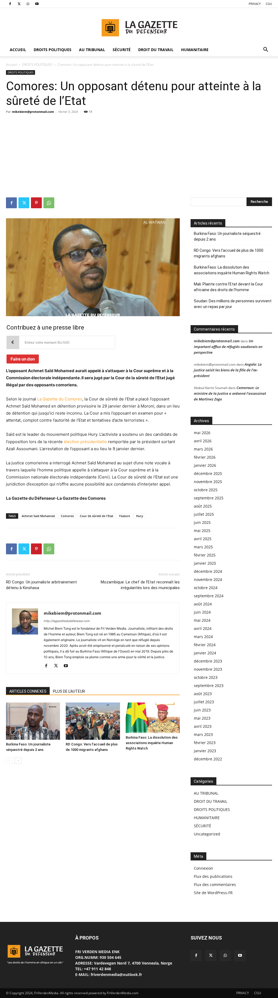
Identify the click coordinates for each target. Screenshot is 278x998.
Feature (124, 516)
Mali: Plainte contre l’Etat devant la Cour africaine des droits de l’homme (228, 287)
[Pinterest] (36, 202)
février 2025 (205, 555)
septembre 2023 (208, 685)
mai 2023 (202, 718)
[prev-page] (9, 760)
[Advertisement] (139, 157)
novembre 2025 (208, 481)
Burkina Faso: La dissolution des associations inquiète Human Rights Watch (152, 742)
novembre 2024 (208, 579)
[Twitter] (19, 4)
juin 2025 (202, 522)
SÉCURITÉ (122, 49)
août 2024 (203, 604)
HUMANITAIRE (194, 49)
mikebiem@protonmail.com (33, 112)
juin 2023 (202, 710)
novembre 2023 (208, 669)
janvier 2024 (205, 652)
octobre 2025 (205, 489)
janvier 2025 (205, 563)
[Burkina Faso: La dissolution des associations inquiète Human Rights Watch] (153, 717)
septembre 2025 (208, 497)
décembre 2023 (208, 661)
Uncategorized (207, 834)
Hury (139, 516)
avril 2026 (202, 440)
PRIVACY (255, 4)
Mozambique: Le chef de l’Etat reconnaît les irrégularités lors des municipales (140, 585)
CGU (269, 4)
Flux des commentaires (215, 884)
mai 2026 (202, 432)
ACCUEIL (18, 49)
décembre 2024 (208, 571)
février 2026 (205, 457)
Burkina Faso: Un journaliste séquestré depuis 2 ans (227, 236)
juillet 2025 (204, 514)
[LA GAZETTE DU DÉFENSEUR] (139, 26)
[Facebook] (10, 4)
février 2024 (205, 644)
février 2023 (205, 742)
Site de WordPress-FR (213, 892)
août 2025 (203, 506)
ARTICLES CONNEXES (27, 691)
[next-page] (18, 760)
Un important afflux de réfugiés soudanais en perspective (228, 346)
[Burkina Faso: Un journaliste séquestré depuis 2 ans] (33, 721)
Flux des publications (213, 876)
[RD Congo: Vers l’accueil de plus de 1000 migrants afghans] (93, 721)
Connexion (203, 868)
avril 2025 (202, 538)
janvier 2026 (205, 465)
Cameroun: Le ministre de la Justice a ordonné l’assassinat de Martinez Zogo (230, 393)
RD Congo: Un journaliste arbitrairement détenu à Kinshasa (41, 585)
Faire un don (23, 359)
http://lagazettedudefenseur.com (67, 621)
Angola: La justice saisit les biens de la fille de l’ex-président (228, 370)
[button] (265, 50)
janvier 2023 (205, 750)
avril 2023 (202, 726)
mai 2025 (202, 530)
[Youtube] (37, 4)
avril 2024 (202, 628)
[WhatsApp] (28, 4)
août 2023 (203, 693)
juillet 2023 (204, 701)
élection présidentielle (85, 441)
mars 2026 (203, 449)
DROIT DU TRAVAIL (155, 49)
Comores (67, 516)
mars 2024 (203, 636)
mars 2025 (203, 546)
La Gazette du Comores (59, 399)
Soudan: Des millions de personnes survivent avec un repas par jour (232, 304)
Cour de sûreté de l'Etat (96, 516)
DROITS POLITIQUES (52, 49)
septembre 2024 (208, 595)
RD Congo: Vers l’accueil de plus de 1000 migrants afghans (228, 253)
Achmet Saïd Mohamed (38, 516)
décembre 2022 (208, 758)
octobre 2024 (205, 587)
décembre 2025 (208, 473)
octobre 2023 (205, 677)
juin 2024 (202, 612)
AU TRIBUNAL (92, 49)
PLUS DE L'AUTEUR (69, 691)
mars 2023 (203, 734)
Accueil (11, 64)
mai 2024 (202, 620)
